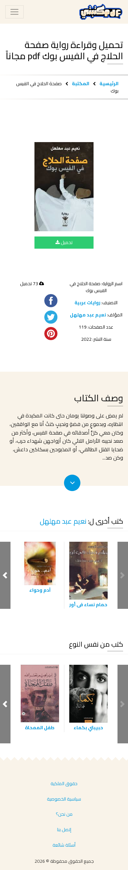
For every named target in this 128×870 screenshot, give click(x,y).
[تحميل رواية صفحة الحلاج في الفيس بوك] (64, 186)
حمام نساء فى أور (88, 604)
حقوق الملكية (64, 783)
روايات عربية (87, 302)
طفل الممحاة (39, 727)
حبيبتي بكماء (88, 727)
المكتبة (80, 83)
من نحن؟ (64, 814)
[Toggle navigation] (14, 11)
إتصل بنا (64, 829)
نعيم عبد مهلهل (88, 315)
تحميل (66, 242)
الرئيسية (108, 83)
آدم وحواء (40, 590)
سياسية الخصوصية (64, 799)
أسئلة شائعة (64, 845)
